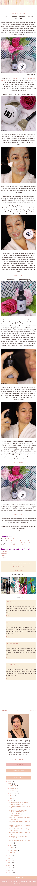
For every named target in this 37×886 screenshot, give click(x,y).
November (13, 788)
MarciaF (8, 601)
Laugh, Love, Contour (12, 882)
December (13, 786)
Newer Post (4, 710)
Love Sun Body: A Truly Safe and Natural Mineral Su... (18, 814)
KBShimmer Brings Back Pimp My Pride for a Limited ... (18, 803)
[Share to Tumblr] (21, 566)
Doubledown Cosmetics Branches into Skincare (19, 807)
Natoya (8, 622)
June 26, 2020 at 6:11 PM (13, 603)
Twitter (3, 555)
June (11, 800)
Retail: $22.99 (18, 275)
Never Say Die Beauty (13, 643)
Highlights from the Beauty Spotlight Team (19, 822)
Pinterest (3, 557)
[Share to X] (14, 566)
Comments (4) (19, 570)
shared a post (17, 78)
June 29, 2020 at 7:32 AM (13, 666)
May (11, 843)
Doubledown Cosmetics (17, 563)
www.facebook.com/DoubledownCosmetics (21, 541)
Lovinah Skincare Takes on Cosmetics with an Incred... (19, 825)
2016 (10, 863)
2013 (10, 870)
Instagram (4, 553)
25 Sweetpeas (10, 664)
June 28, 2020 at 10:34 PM (13, 645)
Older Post (32, 710)
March (12, 848)
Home (18, 710)
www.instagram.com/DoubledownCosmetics (21, 543)
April (12, 845)
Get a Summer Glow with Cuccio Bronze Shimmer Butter (18, 810)
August (12, 795)
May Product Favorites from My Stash (19, 840)
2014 (10, 868)
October (13, 791)
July (11, 798)
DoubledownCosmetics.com (13, 539)
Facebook (4, 551)
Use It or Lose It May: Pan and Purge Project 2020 (19, 829)
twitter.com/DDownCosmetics (15, 545)
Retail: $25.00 (18, 463)
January (13, 852)
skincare (28, 563)
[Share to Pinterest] (18, 566)
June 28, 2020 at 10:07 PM (13, 624)
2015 (10, 865)
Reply (7, 615)
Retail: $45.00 (18, 514)
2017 (10, 860)
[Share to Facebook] (16, 566)
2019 (10, 855)
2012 (10, 872)
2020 (10, 784)
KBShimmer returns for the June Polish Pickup (18, 837)
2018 (10, 858)
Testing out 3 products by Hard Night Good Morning (19, 818)
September (14, 793)
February (13, 850)
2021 (10, 781)
